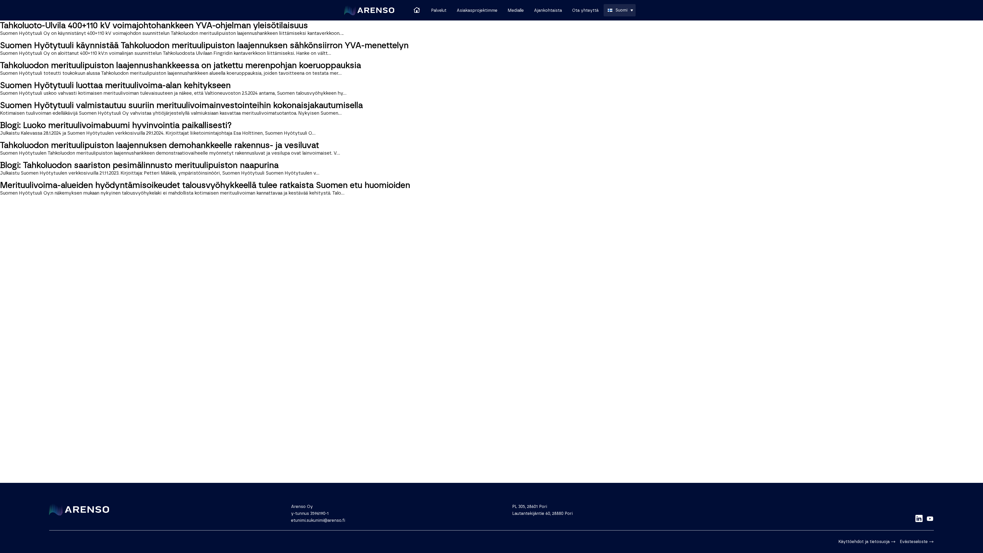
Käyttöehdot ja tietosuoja (864, 542)
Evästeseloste (914, 542)
